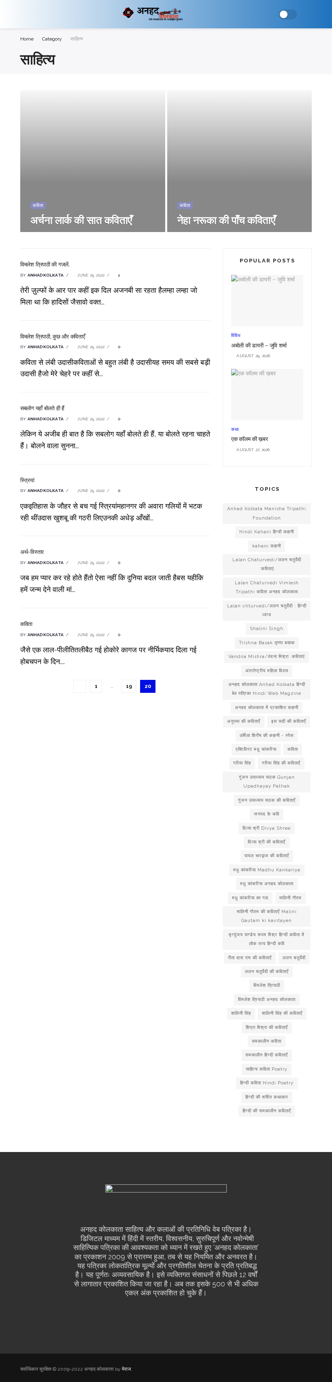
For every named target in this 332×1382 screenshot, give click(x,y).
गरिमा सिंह (242, 763)
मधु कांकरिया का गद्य (250, 898)
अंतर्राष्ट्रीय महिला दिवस (266, 670)
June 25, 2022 (90, 275)
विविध (236, 335)
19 (129, 686)
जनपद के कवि (266, 814)
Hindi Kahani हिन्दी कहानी (266, 531)
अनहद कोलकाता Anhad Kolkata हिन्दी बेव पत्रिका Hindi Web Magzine (266, 689)
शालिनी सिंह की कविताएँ (282, 1013)
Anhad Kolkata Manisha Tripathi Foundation (266, 513)
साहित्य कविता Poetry (266, 1069)
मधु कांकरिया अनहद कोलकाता (267, 883)
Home (27, 39)
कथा (235, 429)
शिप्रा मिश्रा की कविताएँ (267, 1027)
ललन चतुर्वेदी (294, 957)
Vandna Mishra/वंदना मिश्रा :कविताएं (266, 656)
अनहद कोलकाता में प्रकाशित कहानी (266, 707)
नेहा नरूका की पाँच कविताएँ (226, 220)
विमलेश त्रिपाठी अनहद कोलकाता (267, 999)
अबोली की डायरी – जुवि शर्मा (258, 345)
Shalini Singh (266, 628)
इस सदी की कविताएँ (288, 721)
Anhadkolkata (46, 275)
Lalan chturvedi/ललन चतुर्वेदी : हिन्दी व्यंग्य (266, 610)
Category (52, 39)
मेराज (126, 1369)
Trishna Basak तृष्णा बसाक (267, 642)
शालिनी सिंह (241, 1013)
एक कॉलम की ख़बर (249, 439)
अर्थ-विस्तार (32, 552)
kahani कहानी (266, 546)
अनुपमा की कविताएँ (243, 721)
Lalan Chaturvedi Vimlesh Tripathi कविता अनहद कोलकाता (267, 587)
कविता (38, 205)
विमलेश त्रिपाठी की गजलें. (45, 264)
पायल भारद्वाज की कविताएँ (267, 855)
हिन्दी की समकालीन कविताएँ (267, 1111)
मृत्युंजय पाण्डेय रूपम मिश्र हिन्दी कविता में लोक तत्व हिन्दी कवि (266, 939)
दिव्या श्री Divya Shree (267, 828)
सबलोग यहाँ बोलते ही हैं (42, 408)
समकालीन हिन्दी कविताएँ (266, 1055)
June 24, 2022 (48, 231)
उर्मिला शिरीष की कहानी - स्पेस (267, 735)
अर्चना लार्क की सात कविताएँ (81, 220)
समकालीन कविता (266, 1041)
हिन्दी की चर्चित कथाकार (266, 1097)
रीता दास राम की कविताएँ (250, 957)
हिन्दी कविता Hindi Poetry (267, 1083)
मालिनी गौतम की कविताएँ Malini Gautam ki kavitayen (267, 916)
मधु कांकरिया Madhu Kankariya (266, 870)
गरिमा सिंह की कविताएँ (281, 763)
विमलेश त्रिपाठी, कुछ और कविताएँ (52, 336)
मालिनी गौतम (290, 898)
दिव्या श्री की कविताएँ (266, 842)
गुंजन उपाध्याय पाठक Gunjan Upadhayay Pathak (267, 782)
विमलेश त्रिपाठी (266, 985)
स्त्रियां (27, 480)
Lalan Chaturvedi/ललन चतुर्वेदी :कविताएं (266, 564)
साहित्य (76, 39)
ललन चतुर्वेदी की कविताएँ (267, 971)
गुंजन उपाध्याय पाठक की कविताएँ (267, 800)
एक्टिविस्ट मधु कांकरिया (256, 749)
